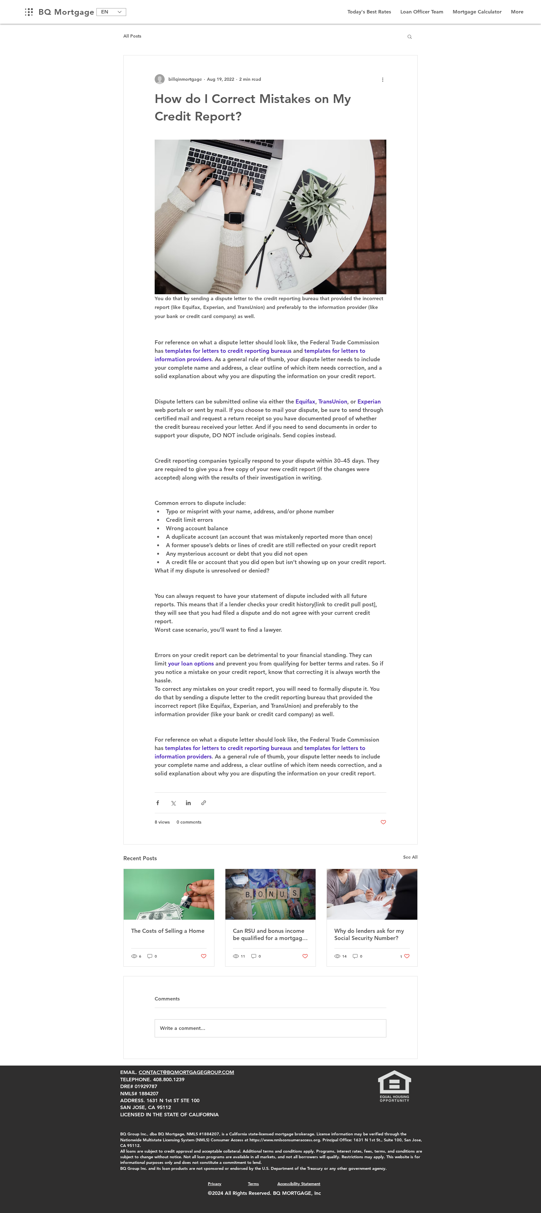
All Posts (132, 36)
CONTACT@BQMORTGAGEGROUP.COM (186, 1072)
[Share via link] (204, 803)
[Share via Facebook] (158, 803)
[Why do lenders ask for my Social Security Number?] (372, 894)
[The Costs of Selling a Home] (169, 894)
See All (410, 857)
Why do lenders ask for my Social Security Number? (369, 934)
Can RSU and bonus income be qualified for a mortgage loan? (269, 934)
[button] (410, 36)
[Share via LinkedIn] (188, 803)
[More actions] (382, 79)
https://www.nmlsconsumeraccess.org (285, 1139)
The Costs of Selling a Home (167, 930)
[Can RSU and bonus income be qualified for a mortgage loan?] (270, 894)
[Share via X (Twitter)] (173, 803)
